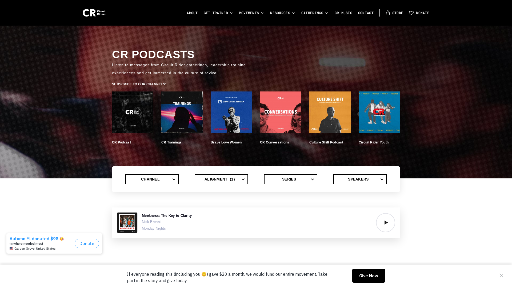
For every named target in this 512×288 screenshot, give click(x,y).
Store (397, 12)
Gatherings (312, 12)
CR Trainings (171, 142)
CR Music (343, 12)
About (192, 12)
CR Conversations (274, 142)
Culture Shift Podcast (326, 142)
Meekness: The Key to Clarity (167, 216)
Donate (422, 12)
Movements (249, 12)
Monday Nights (154, 228)
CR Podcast (121, 142)
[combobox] (152, 179)
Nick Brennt (151, 222)
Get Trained (216, 12)
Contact (366, 12)
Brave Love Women (226, 142)
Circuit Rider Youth (374, 142)
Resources (280, 12)
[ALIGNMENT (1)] (221, 179)
